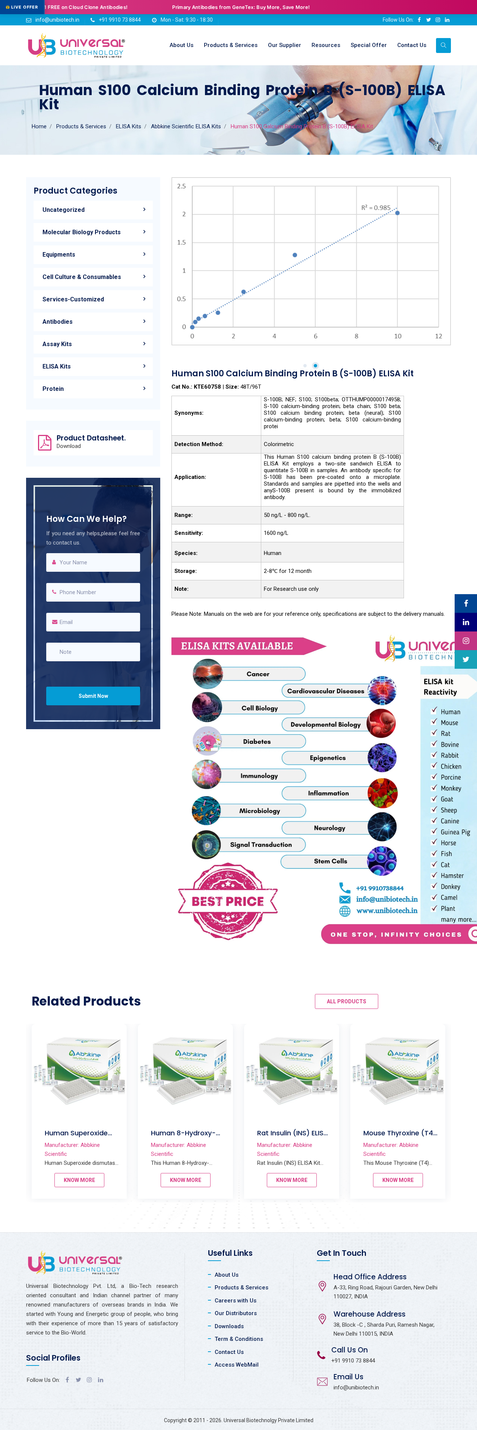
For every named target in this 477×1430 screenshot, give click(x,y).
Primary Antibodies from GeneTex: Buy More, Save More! (116, 7)
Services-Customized (73, 299)
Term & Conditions (239, 1339)
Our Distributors (236, 1313)
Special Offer (369, 45)
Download (69, 446)
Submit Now (93, 696)
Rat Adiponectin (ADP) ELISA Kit (178, 1137)
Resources (326, 45)
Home (39, 126)
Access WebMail (237, 1364)
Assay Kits (57, 344)
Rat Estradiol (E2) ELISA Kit (392, 1137)
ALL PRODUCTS (346, 1001)
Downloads (229, 1326)
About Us (181, 45)
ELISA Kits (128, 126)
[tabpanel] (311, 261)
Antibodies (57, 321)
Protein (53, 388)
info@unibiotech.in (57, 20)
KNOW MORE (79, 1180)
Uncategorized (63, 209)
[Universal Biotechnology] (76, 45)
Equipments (58, 254)
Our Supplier (284, 45)
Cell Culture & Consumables (81, 276)
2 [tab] (315, 365)
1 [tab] (305, 365)
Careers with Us (235, 1300)
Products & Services (231, 45)
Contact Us (411, 45)
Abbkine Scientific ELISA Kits (186, 126)
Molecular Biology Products (81, 232)
